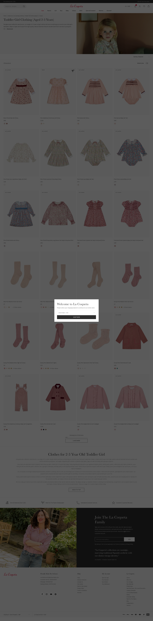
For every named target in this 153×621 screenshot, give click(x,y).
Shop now (76, 317)
